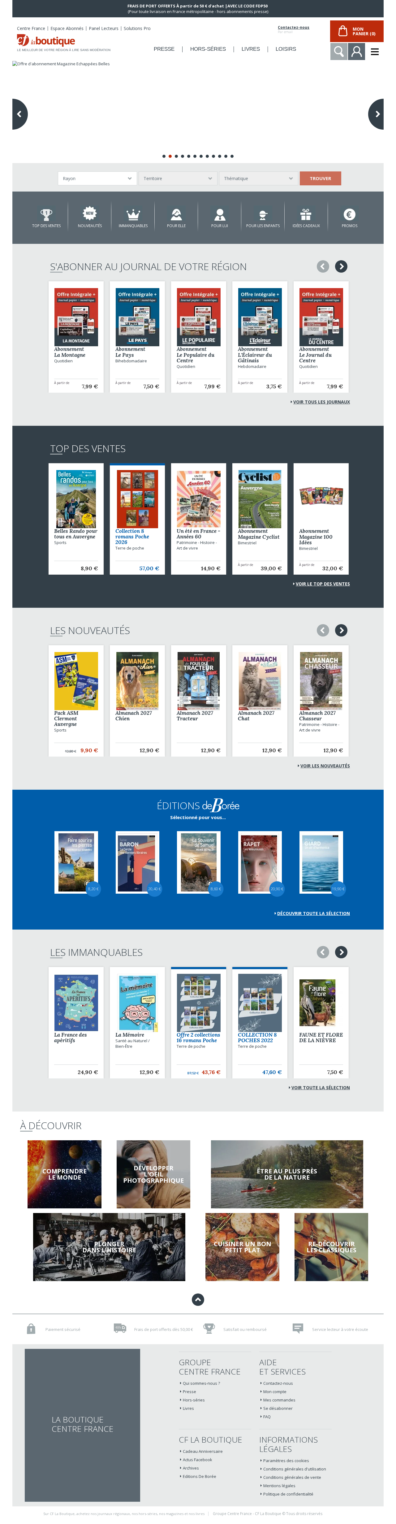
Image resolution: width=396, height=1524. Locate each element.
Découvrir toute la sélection (313, 913)
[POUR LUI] (220, 213)
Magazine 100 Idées (316, 539)
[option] (76, 337)
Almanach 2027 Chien (133, 715)
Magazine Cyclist (259, 537)
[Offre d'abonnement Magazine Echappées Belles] (198, 112)
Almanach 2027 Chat (256, 715)
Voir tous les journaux (321, 402)
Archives (191, 1468)
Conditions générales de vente (292, 1477)
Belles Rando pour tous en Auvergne (75, 533)
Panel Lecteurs (103, 28)
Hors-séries (194, 1400)
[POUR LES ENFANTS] (263, 213)
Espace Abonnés (67, 28)
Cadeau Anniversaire (203, 1451)
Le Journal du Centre (315, 357)
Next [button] (341, 266)
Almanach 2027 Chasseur (317, 715)
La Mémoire (129, 1035)
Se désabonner (278, 1408)
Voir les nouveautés (325, 766)
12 (232, 156)
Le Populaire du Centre (195, 357)
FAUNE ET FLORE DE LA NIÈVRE (321, 1037)
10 (219, 156)
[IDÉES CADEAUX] (306, 213)
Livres (188, 1408)
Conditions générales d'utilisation (294, 1469)
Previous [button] (323, 266)
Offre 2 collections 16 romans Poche (198, 1037)
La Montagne (69, 355)
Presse (189, 1391)
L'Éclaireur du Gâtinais (255, 357)
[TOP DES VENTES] (46, 213)
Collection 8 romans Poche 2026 (132, 536)
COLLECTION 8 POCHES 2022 (257, 1037)
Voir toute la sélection (320, 1087)
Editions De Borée (199, 1476)
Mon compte (274, 1391)
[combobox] (97, 178)
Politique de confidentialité (288, 1494)
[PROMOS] (350, 213)
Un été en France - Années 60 (198, 533)
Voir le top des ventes (323, 584)
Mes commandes (279, 1400)
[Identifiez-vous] (356, 51)
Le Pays (124, 355)
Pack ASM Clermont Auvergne (66, 718)
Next (376, 114)
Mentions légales (279, 1485)
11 (225, 156)
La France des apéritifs (70, 1037)
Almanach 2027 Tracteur (195, 715)
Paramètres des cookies (286, 1460)
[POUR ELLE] (176, 213)
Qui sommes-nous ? (201, 1383)
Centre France (31, 28)
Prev (20, 114)
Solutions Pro (137, 28)
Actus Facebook (197, 1459)
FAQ (267, 1416)
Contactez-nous (293, 27)
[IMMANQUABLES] (133, 213)
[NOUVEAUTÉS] (90, 213)
